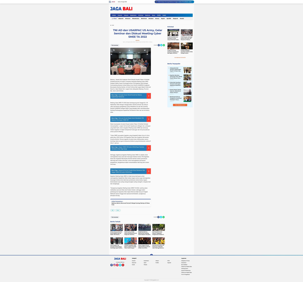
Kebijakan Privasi (185, 260)
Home (113, 2)
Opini (163, 18)
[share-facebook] (159, 45)
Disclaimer (183, 262)
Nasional (147, 15)
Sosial (164, 15)
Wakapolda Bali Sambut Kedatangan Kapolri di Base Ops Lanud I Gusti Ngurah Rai (175, 69)
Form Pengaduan (185, 274)
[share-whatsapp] (164, 45)
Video (115, 18)
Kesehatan (133, 15)
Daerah (120, 15)
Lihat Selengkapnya (180, 105)
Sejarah (176, 18)
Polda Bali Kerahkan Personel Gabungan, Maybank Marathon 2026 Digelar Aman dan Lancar (175, 84)
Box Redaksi (184, 264)
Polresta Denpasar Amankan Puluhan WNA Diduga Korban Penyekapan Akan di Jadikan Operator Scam (187, 52)
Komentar (115, 45)
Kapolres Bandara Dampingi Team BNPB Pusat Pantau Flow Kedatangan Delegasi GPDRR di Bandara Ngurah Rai (176, 77)
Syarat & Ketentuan (186, 270)
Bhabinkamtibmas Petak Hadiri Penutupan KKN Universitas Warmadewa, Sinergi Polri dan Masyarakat (175, 1)
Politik (159, 15)
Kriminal (140, 15)
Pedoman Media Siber (186, 266)
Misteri (151, 18)
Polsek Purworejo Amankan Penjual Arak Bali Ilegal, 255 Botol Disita (173, 52)
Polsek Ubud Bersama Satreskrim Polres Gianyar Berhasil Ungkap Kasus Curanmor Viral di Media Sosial (173, 38)
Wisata (145, 264)
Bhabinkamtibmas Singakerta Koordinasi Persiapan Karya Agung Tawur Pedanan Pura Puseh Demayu (176, 98)
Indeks (114, 15)
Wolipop (124, 267)
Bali (112, 210)
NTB (168, 260)
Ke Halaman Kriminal (180, 57)
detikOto (127, 264)
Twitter (121, 267)
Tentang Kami (184, 268)
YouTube (124, 267)
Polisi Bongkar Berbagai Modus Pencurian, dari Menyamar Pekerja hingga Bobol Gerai (186, 38)
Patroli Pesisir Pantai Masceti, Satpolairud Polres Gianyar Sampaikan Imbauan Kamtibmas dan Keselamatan (175, 91)
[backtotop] (151, 255)
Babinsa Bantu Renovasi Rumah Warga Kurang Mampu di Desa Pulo (131, 203)
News (153, 15)
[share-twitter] (161, 45)
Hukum (126, 15)
